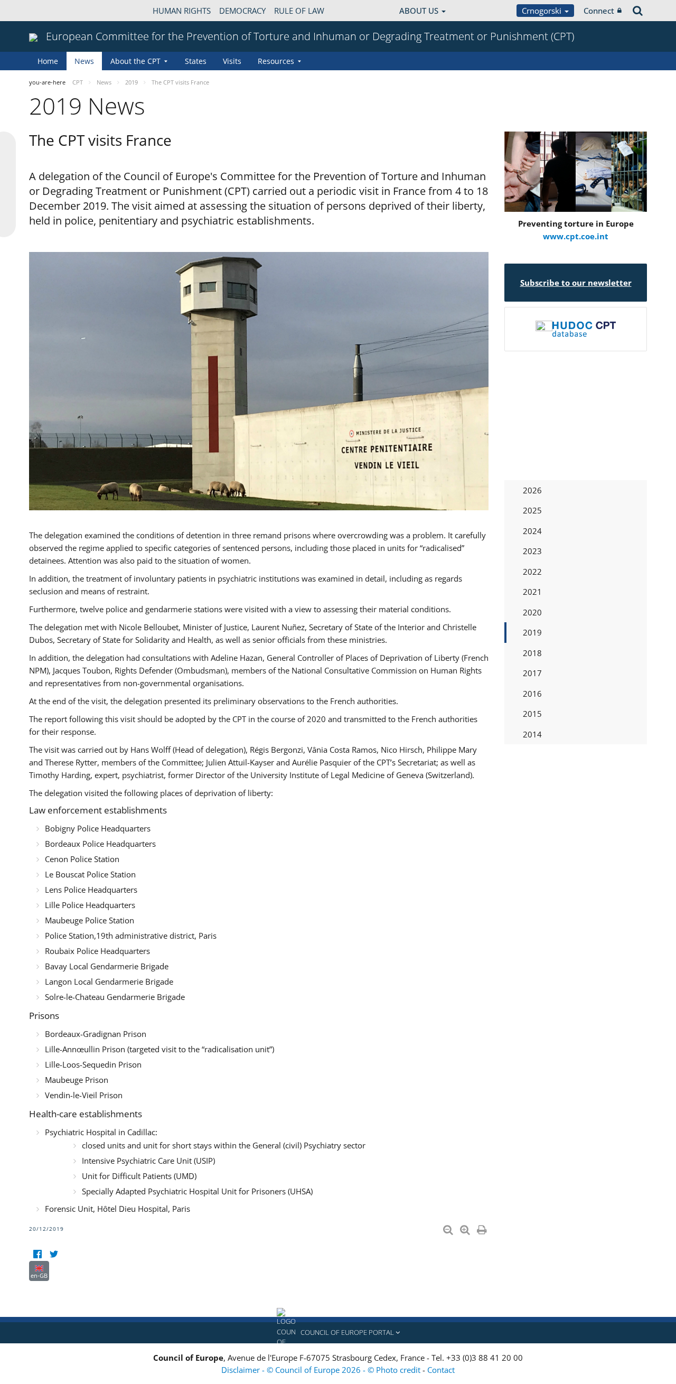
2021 (532, 591)
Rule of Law (299, 10)
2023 (532, 551)
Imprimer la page (483, 1227)
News (84, 61)
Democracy (242, 10)
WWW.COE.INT (55, 10)
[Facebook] (37, 1254)
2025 (532, 510)
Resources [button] (276, 61)
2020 (532, 612)
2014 (532, 734)
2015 (532, 713)
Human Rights (182, 10)
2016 (532, 693)
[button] (338, 1332)
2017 (532, 673)
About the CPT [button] (135, 61)
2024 (532, 531)
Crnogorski (543, 10)
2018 (532, 653)
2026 (532, 490)
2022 (532, 571)
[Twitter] (53, 1254)
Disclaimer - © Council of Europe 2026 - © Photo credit (321, 1369)
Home (47, 61)
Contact (441, 1369)
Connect (599, 10)
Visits (232, 61)
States (195, 61)
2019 (532, 632)
